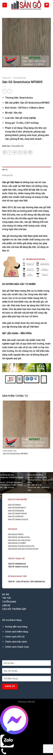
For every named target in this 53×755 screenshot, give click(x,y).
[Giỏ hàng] (46, 5)
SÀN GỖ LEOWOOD (15, 516)
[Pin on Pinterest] (25, 152)
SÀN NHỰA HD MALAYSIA (19, 537)
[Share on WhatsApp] (4, 152)
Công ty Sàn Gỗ (27, 702)
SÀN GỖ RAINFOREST (17, 508)
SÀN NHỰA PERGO (15, 534)
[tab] (26, 170)
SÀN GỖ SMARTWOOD (17, 513)
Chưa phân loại (19, 78)
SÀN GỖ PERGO (14, 505)
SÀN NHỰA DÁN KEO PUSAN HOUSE (23, 549)
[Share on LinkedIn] (30, 152)
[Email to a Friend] (20, 152)
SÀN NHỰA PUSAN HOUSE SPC (21, 546)
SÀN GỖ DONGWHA (16, 511)
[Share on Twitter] (15, 152)
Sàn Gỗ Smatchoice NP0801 (15, 453)
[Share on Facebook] (9, 152)
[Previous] (5, 70)
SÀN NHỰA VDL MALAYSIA (19, 540)
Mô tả (4, 169)
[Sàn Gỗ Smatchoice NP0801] (26, 425)
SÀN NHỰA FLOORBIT (17, 543)
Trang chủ (6, 78)
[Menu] (4, 5)
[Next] (12, 70)
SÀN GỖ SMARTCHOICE (18, 519)
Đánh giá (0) (7, 175)
